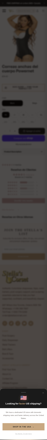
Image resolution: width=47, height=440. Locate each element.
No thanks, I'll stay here (23, 434)
